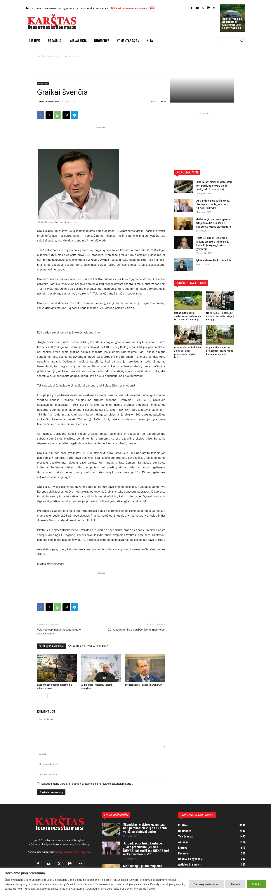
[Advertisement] (148, 22)
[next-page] (45, 696)
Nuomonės (54, 56)
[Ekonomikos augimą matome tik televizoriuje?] (57, 668)
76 (165, 101)
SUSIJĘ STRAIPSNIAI (51, 646)
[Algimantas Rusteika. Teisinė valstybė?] (101, 668)
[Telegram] (74, 115)
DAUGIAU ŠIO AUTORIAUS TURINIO (88, 646)
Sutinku (256, 884)
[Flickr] (214, 8)
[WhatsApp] (57, 115)
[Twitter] (203, 8)
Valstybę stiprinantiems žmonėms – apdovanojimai (59, 631)
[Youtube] (197, 8)
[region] (135, 881)
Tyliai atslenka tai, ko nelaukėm (214, 260)
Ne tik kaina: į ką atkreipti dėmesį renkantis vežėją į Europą (220, 316)
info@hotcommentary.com (73, 852)
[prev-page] (39, 696)
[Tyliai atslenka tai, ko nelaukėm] (183, 264)
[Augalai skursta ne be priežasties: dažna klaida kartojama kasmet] (220, 335)
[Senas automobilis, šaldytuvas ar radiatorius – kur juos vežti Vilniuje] (188, 300)
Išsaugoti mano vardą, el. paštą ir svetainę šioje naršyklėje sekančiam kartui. (87, 783)
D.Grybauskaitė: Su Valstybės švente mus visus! (136, 629)
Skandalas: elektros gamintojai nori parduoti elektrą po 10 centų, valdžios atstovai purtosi (145, 828)
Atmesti (235, 884)
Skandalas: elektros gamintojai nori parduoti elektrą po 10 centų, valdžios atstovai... (214, 185)
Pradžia (41, 56)
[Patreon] (208, 8)
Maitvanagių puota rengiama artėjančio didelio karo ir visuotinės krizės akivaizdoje (213, 223)
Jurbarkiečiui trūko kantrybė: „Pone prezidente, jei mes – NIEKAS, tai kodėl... (213, 204)
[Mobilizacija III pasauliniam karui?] (145, 668)
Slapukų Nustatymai (206, 884)
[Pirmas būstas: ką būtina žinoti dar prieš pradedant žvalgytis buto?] (188, 335)
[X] (49, 115)
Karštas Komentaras (48, 101)
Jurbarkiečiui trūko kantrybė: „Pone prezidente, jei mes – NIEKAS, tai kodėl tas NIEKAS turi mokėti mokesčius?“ (146, 848)
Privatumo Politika (145, 888)
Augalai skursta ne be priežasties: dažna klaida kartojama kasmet (219, 350)
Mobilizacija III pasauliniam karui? (143, 684)
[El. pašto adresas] (66, 115)
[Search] (241, 41)
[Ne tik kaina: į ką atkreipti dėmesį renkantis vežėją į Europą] (220, 300)
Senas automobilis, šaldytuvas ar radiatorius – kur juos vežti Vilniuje (232, 23)
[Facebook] (192, 8)
